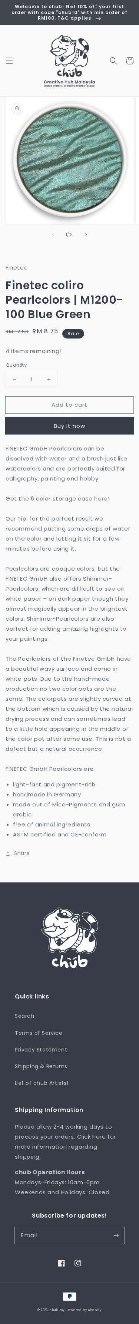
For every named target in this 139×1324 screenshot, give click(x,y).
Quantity (16, 365)
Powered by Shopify (84, 1310)
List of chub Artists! (42, 1083)
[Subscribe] (116, 1235)
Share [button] (22, 853)
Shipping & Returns (41, 1066)
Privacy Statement (41, 1049)
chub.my (57, 1310)
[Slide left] (53, 235)
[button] (9, 61)
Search (24, 1016)
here (100, 498)
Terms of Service (39, 1033)
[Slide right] (86, 235)
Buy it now (69, 426)
